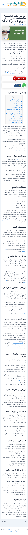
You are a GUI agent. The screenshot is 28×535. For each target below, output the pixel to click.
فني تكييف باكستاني (18, 343)
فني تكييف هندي (6, 220)
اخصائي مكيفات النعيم (16, 107)
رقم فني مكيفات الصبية (8, 73)
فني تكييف (17, 159)
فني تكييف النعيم (17, 103)
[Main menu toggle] (3, 4)
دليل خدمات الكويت (10, 530)
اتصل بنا (11, 531)
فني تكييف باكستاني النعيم (15, 111)
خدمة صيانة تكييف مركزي (15, 120)
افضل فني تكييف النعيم (15, 119)
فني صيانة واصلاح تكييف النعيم (14, 113)
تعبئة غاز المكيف (17, 122)
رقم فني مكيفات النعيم (16, 100)
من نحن (16, 531)
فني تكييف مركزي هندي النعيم (14, 109)
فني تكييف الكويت (18, 150)
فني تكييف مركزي (21, 313)
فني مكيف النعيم (17, 105)
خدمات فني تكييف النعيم (15, 117)
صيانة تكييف (20, 380)
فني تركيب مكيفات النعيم (15, 115)
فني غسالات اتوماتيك (9, 347)
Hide (11, 97)
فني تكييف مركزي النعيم (16, 102)
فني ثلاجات (17, 345)
